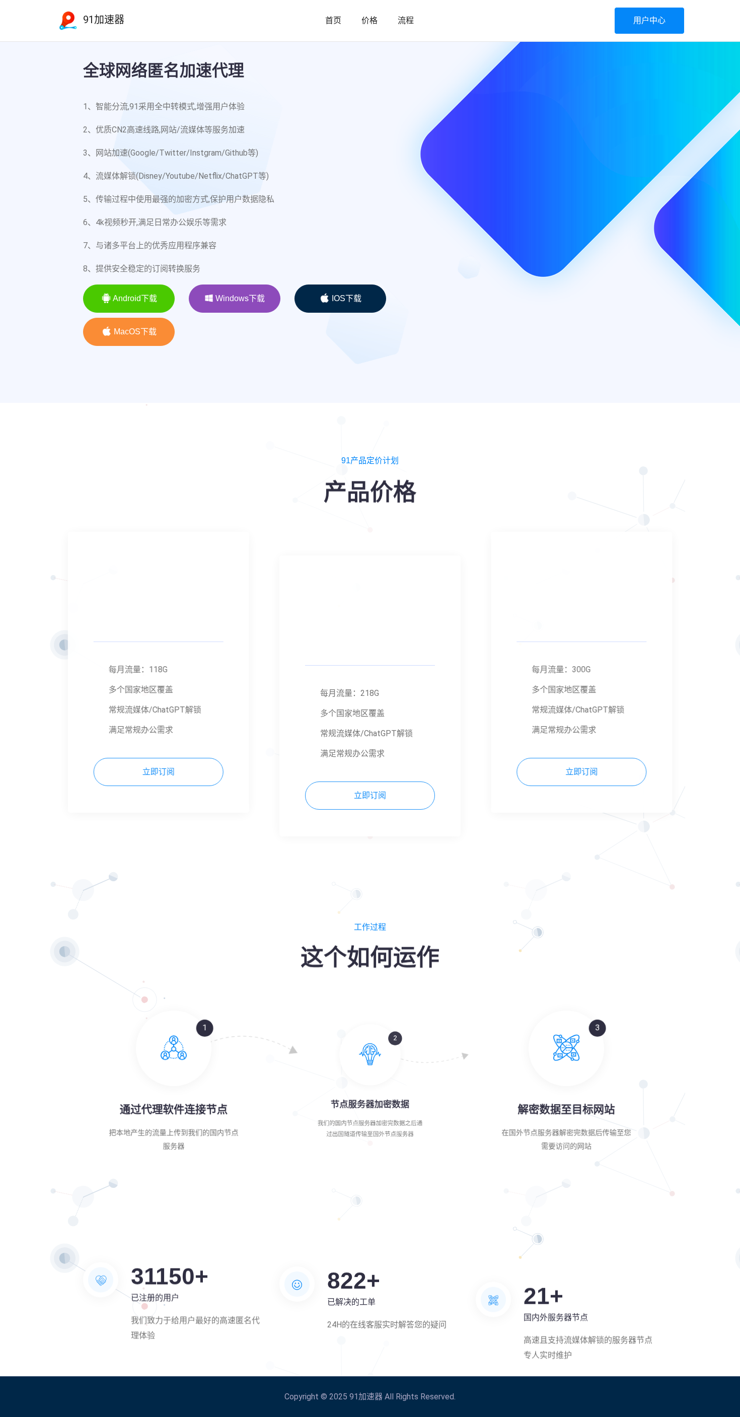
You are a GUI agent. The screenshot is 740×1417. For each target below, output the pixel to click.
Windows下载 (239, 298)
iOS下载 (345, 298)
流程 (406, 20)
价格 (369, 20)
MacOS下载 (134, 331)
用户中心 (649, 20)
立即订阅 (174, 771)
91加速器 (102, 20)
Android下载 (134, 298)
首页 (333, 20)
